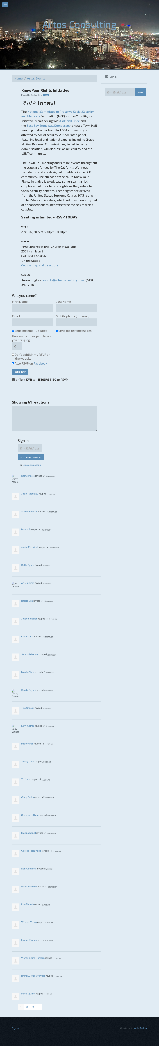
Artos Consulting (80, 24)
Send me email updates (31, 330)
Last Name (63, 301)
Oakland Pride (70, 121)
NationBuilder (140, 1028)
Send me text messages (75, 330)
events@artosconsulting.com (63, 280)
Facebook (40, 363)
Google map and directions (40, 265)
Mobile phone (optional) (72, 316)
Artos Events (36, 78)
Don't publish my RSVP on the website (32, 356)
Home (18, 78)
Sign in (113, 76)
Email (16, 316)
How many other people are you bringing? (31, 338)
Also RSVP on (31, 363)
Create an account (32, 464)
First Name (20, 301)
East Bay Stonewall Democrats (48, 125)
